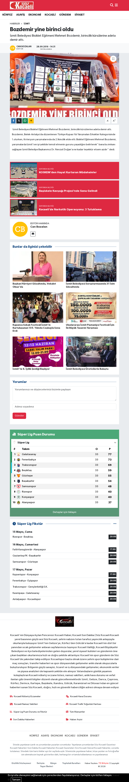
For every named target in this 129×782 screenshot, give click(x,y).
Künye (53, 763)
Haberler (15, 24)
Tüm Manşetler (77, 712)
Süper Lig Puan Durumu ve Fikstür (30, 712)
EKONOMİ (34, 14)
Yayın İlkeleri (46, 766)
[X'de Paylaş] (19, 120)
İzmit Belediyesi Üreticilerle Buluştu (87, 369)
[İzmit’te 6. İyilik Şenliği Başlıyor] (38, 351)
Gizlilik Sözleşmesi (21, 763)
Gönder (19, 415)
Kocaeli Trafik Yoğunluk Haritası (85, 704)
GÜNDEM (65, 14)
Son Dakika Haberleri (23, 719)
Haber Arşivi (76, 719)
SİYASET (79, 14)
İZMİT (27, 24)
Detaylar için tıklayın (64, 512)
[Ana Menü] (116, 5)
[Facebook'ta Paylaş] (13, 120)
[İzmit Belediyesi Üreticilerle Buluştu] (91, 351)
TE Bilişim (103, 763)
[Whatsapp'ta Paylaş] (25, 120)
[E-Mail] (33, 234)
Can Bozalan (38, 226)
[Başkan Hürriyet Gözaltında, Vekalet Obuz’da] (38, 266)
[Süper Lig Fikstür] (114, 523)
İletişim (41, 763)
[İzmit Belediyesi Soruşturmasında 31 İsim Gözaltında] (91, 266)
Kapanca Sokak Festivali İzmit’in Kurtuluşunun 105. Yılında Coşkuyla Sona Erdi (36, 328)
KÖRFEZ (7, 14)
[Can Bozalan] (20, 229)
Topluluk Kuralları (71, 763)
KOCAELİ (50, 14)
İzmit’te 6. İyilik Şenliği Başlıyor (31, 369)
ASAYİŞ (20, 14)
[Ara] (111, 5)
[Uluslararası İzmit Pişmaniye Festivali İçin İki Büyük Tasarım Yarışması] (91, 307)
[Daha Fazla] (31, 120)
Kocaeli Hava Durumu (81, 696)
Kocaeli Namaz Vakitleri (26, 704)
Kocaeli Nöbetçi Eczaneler (27, 696)
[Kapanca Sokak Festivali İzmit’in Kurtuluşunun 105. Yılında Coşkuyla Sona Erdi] (38, 307)
